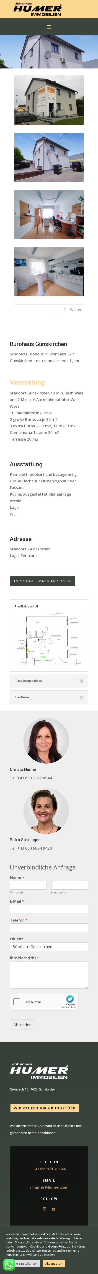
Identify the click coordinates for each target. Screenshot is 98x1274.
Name (17, 877)
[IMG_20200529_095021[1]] (49, 181)
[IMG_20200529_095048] (49, 239)
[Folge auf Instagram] (44, 1209)
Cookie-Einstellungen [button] (23, 1263)
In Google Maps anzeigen (42, 581)
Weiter (75, 309)
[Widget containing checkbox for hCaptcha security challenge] (44, 1002)
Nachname (58, 892)
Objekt (16, 939)
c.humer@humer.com (49, 1187)
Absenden (22, 1024)
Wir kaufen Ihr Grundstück (44, 1108)
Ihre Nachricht (24, 958)
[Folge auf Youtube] (53, 1209)
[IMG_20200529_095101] (49, 296)
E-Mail (17, 901)
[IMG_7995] (49, 124)
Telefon (19, 920)
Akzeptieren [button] (53, 1263)
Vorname (16, 892)
